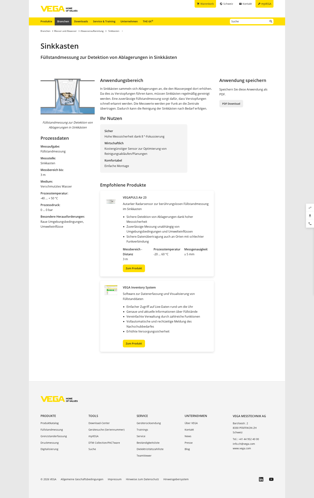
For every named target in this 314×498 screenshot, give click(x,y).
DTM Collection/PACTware (104, 442)
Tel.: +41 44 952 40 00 (246, 439)
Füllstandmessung (52, 429)
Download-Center (99, 423)
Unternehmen (129, 21)
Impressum (115, 479)
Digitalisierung (49, 449)
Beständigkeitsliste (148, 442)
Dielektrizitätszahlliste (150, 449)
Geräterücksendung (149, 423)
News (188, 436)
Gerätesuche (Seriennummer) (106, 429)
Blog (187, 449)
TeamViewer (144, 455)
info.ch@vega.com (244, 443)
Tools (93, 416)
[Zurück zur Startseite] (59, 399)
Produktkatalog (50, 423)
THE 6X (148, 21)
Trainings (142, 429)
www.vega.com (242, 448)
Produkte (46, 21)
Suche (92, 449)
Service (142, 416)
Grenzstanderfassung (54, 436)
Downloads (81, 21)
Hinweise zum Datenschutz (142, 479)
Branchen (63, 21)
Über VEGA (191, 423)
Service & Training (104, 21)
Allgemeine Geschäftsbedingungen (82, 479)
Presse (189, 442)
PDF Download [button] (231, 103)
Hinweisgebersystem (176, 479)
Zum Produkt (134, 268)
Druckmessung (50, 442)
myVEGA (93, 436)
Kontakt (189, 429)
